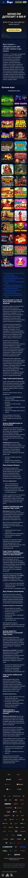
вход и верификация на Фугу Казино (14, 278)
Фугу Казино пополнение (11, 288)
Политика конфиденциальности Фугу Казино (14, 858)
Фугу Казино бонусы (10, 280)
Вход (25, 2)
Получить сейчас (14, 30)
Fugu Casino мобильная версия (13, 293)
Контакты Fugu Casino (14, 859)
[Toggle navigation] (3, 2)
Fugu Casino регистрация (11, 276)
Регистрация (19, 2)
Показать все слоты (14, 91)
